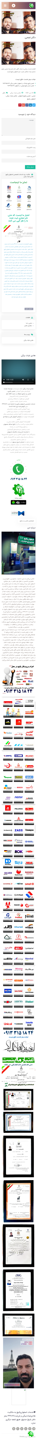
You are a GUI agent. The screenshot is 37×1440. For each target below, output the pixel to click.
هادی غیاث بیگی (11, 96)
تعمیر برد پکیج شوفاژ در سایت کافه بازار (18, 394)
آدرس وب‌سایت (31, 156)
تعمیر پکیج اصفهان (24, 96)
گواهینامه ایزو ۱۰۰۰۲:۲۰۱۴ (17, 407)
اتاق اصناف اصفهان (9, 424)
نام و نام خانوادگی (30, 139)
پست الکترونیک (30, 148)
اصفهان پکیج (31, 99)
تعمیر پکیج (11, 391)
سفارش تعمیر (28, 326)
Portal (22, 1437)
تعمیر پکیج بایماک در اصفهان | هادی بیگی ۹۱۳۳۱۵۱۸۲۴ (18, 83)
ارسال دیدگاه (30, 167)
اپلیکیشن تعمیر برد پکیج (27, 521)
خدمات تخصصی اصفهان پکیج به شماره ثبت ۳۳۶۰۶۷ (18, 404)
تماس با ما (29, 323)
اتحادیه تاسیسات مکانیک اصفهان (17, 432)
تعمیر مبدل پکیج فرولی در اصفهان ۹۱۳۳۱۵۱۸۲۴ (21, 86)
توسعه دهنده (8, 389)
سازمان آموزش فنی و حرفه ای (12, 417)
